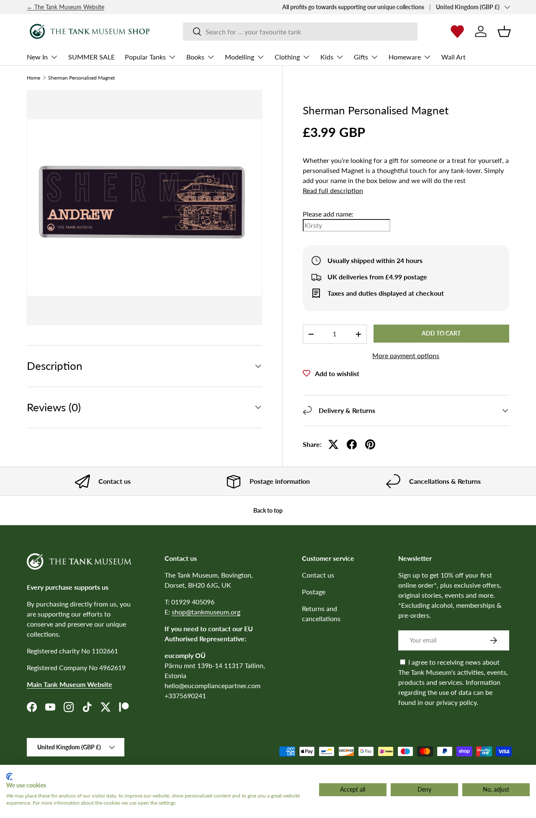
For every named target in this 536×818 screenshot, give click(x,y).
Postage (313, 592)
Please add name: (328, 214)
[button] (504, 31)
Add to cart (441, 333)
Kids (326, 57)
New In (37, 57)
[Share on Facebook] (352, 444)
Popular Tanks (145, 57)
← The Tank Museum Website (65, 6)
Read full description (333, 190)
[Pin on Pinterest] (370, 444)
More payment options (405, 355)
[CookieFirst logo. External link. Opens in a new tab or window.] (9, 776)
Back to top (268, 510)
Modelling (239, 57)
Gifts (361, 57)
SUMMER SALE (91, 57)
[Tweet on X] (333, 444)
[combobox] (300, 32)
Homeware (405, 57)
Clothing (287, 57)
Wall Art (453, 57)
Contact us (318, 575)
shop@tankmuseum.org (206, 612)
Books (195, 57)
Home (33, 77)
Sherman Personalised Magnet (81, 77)
